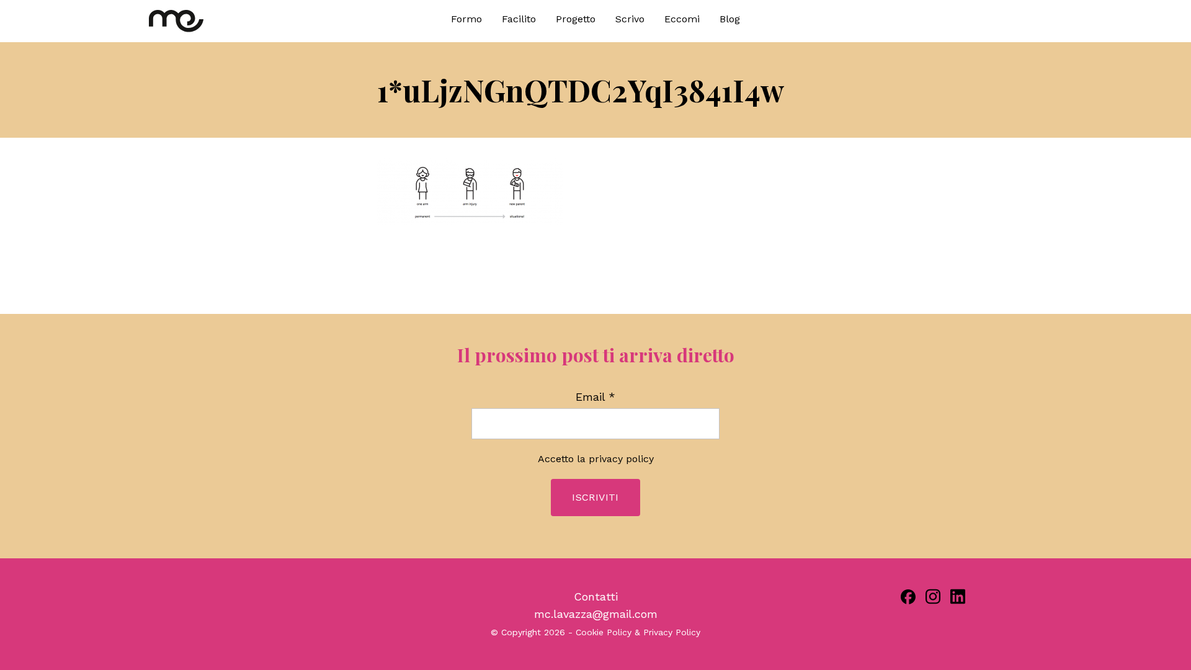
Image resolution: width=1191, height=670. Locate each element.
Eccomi (682, 19)
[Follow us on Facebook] (908, 596)
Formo (466, 19)
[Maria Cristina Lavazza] (260, 21)
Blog (730, 19)
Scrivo (630, 19)
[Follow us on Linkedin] (957, 596)
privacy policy (621, 459)
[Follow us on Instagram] (933, 596)
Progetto (576, 19)
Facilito (519, 19)
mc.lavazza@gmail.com (596, 613)
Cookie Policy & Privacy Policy (638, 632)
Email (595, 397)
